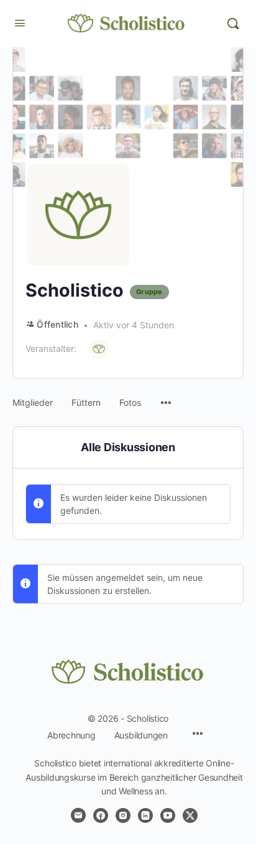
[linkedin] (145, 815)
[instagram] (123, 815)
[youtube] (167, 815)
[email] (78, 815)
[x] (190, 815)
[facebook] (100, 815)
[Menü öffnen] (19, 22)
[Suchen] (233, 23)
